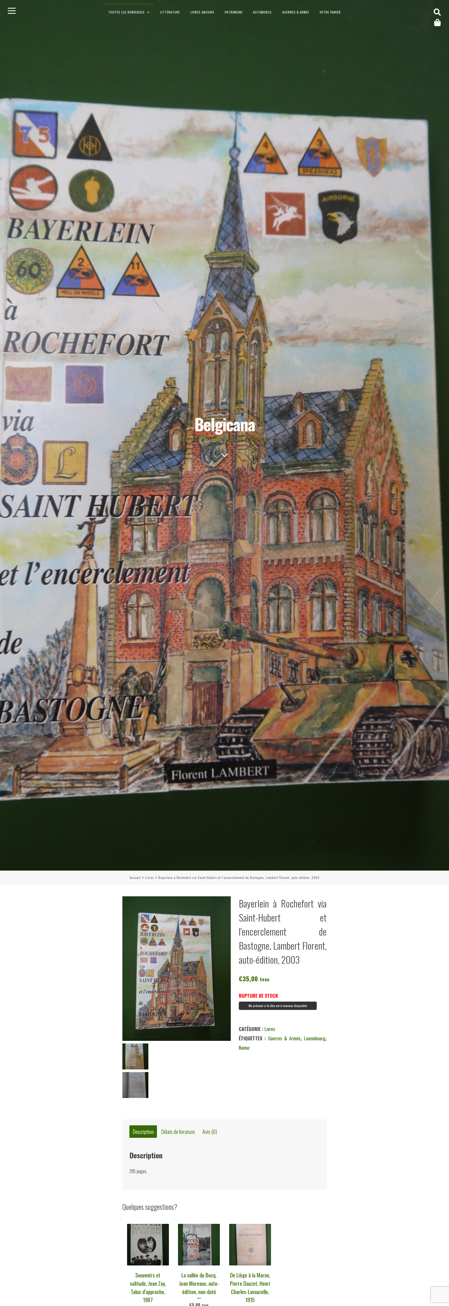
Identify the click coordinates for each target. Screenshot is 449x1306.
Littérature (170, 12)
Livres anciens (202, 12)
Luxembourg (314, 1038)
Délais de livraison (178, 1132)
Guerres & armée (295, 12)
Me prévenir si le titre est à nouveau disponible (278, 1005)
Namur (244, 1047)
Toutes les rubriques (126, 12)
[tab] (143, 1131)
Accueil (135, 877)
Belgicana (224, 424)
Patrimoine (234, 12)
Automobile (262, 12)
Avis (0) (209, 1132)
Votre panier (330, 12)
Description (143, 1132)
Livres (149, 877)
